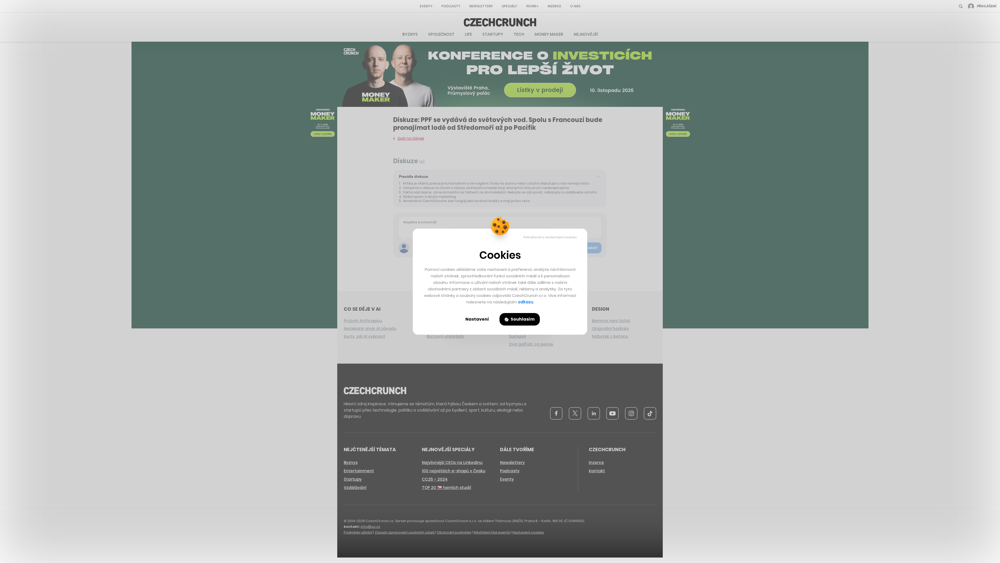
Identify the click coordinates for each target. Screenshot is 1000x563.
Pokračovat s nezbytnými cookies (550, 237)
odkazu (525, 302)
